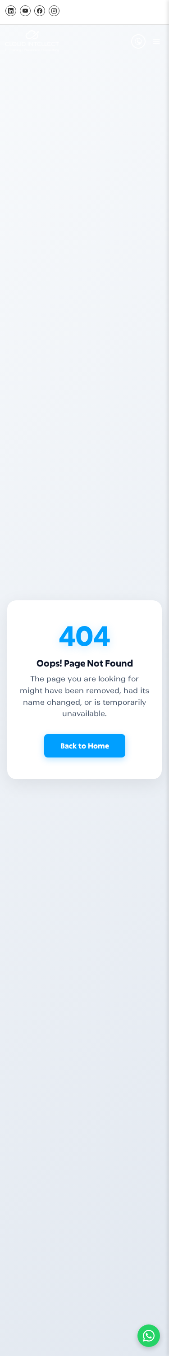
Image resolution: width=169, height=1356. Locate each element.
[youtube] (25, 10)
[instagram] (54, 10)
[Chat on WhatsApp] (148, 1335)
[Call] (138, 41)
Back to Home (84, 745)
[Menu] (156, 41)
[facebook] (39, 10)
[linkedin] (10, 10)
